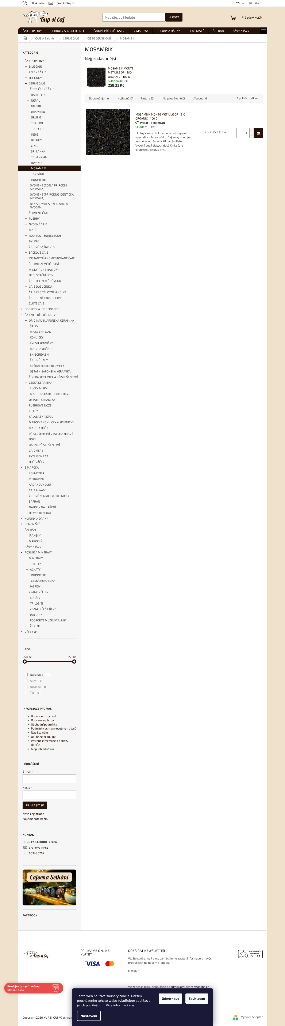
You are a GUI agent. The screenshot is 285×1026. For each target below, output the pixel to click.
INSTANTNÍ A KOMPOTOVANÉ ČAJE (52, 258)
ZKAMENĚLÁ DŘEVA (43, 609)
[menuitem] (32, 30)
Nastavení (89, 1016)
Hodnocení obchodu (44, 716)
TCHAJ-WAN (39, 157)
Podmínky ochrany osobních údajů (53, 728)
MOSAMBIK (38, 168)
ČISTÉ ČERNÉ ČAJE (42, 89)
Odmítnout (170, 998)
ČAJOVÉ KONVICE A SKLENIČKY (49, 495)
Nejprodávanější (174, 98)
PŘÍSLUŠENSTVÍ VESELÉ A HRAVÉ (51, 433)
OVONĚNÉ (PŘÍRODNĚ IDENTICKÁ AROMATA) (52, 196)
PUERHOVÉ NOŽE (40, 405)
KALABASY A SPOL (41, 416)
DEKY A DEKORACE (41, 513)
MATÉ (32, 230)
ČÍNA (34, 145)
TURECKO (37, 128)
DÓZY (32, 439)
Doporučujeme (99, 98)
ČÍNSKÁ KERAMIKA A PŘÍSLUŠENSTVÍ (53, 377)
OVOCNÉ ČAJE (38, 224)
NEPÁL (35, 100)
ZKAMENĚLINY (38, 592)
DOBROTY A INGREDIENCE (42, 309)
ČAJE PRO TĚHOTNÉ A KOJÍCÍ (47, 292)
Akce (36, 680)
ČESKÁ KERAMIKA (40, 382)
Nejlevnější (125, 98)
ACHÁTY (35, 569)
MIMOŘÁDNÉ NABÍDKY (44, 269)
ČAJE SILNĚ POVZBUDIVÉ (45, 298)
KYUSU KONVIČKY (41, 343)
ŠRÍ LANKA (38, 151)
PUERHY (34, 218)
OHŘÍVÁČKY (36, 462)
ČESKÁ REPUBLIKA (43, 580)
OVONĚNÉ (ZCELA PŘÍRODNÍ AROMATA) (48, 187)
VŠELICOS (31, 631)
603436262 (36, 853)
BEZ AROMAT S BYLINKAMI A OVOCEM (49, 205)
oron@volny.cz (38, 847)
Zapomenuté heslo (35, 819)
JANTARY (36, 614)
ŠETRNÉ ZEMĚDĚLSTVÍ (44, 264)
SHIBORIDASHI (39, 354)
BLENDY (36, 140)
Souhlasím (197, 998)
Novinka (38, 686)
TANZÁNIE (38, 174)
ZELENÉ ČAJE (37, 72)
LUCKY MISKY (38, 388)
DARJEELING (39, 94)
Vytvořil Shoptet (252, 1017)
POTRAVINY (37, 479)
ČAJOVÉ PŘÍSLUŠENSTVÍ (41, 315)
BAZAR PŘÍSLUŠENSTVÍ (44, 445)
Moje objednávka (42, 749)
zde (131, 1005)
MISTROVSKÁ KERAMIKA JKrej (50, 394)
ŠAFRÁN (34, 501)
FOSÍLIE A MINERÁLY (38, 552)
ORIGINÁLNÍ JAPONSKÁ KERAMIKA (51, 320)
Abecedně (200, 98)
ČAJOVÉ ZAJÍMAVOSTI (43, 247)
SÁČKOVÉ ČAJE (38, 252)
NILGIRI (36, 106)
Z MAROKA (32, 467)
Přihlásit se (35, 805)
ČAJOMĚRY (36, 450)
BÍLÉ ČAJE (35, 66)
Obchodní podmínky (44, 724)
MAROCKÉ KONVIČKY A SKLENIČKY (51, 422)
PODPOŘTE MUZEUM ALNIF (48, 620)
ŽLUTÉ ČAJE (36, 303)
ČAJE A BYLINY (34, 61)
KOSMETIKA (37, 473)
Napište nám (39, 732)
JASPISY (35, 586)
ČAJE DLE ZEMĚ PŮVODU (45, 281)
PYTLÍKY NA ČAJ (39, 456)
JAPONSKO (38, 111)
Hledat (174, 17)
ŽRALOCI (35, 626)
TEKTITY (35, 563)
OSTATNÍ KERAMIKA (42, 399)
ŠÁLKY (34, 326)
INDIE (34, 134)
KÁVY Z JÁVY (33, 547)
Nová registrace (33, 813)
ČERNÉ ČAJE (37, 83)
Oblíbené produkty (43, 736)
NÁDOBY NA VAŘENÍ (42, 507)
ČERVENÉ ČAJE (39, 213)
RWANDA (37, 162)
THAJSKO (37, 123)
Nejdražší (147, 98)
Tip (34, 692)
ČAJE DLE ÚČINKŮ (40, 286)
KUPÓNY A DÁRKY (36, 518)
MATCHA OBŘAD (40, 349)
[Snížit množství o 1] (251, 135)
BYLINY (34, 241)
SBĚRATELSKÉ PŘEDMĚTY (47, 365)
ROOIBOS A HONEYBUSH (45, 235)
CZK (238, 3)
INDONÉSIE (38, 179)
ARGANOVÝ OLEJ (40, 484)
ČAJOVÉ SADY (39, 360)
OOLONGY (35, 78)
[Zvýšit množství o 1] (251, 130)
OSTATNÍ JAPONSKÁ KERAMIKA (50, 371)
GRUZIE (36, 117)
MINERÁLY (36, 558)
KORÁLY (35, 597)
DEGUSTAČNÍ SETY (41, 275)
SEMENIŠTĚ (32, 524)
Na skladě (39, 674)
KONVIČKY (36, 337)
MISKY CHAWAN (40, 331)
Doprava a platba (42, 720)
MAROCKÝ (35, 541)
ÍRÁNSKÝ (35, 535)
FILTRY (33, 411)
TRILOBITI (36, 603)
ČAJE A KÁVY (37, 490)
